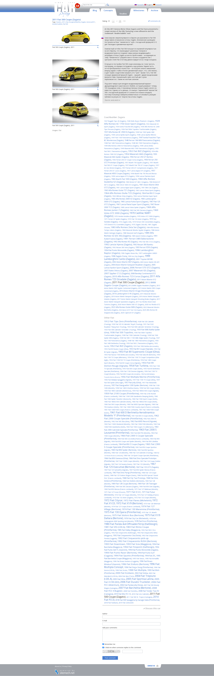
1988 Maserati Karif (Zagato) (133, 233)
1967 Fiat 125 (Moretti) (141, 464)
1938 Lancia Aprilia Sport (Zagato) (123, 135)
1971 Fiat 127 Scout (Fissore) (114, 492)
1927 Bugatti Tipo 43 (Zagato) (115, 121)
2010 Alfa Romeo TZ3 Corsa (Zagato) (130, 276)
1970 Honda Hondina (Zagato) (125, 216)
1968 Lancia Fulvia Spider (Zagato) (132, 207)
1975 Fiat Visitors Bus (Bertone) (128, 515)
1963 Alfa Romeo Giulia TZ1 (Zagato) (119, 190)
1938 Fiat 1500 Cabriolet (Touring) (134, 335)
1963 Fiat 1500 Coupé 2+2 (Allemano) (139, 427)
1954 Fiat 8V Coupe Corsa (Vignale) (128, 363)
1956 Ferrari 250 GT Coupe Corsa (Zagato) (127, 160)
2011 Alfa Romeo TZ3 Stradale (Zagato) (132, 278)
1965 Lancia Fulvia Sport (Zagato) (134, 201)
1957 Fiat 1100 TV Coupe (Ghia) (144, 380)
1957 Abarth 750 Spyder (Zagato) (137, 163)
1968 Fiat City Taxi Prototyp (133, 478)
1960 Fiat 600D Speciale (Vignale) (139, 404)
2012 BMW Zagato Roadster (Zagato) (142, 285)
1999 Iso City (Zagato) (136, 256)
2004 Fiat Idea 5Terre (126, 576)
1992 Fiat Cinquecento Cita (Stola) (127, 535)
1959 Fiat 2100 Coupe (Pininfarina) (121, 393)
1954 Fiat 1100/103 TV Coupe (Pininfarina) (124, 360)
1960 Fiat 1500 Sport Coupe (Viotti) (144, 399)
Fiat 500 (65, 24)
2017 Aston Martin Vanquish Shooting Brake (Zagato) (136, 299)
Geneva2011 (90, 22)
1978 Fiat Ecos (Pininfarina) (145, 521)
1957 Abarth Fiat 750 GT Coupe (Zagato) (140, 165)
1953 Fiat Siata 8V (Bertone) (145, 355)
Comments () (155, 21)
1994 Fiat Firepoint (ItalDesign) (138, 547)
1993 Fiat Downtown (114, 544)
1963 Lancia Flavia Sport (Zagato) (148, 190)
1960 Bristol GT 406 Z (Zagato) (137, 182)
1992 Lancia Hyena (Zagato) (118, 244)
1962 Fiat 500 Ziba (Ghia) (120, 421)
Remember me (109, 644)
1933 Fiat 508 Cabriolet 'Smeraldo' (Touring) (120, 330)
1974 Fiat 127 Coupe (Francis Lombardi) (125, 506)
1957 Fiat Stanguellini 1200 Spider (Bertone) (129, 385)
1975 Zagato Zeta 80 (139, 224)
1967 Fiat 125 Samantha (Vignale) (116, 470)
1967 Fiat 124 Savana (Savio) (121, 464)
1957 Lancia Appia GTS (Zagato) (138, 171)
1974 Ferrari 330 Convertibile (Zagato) (146, 222)
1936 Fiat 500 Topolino (121, 332)
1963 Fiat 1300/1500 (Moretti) (141, 424)
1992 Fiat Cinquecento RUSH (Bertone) (136, 541)
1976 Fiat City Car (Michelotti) (136, 518)
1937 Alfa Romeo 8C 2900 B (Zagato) (119, 132)
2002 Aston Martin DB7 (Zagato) (125, 262)
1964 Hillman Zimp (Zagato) (122, 196)
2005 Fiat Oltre (119, 579)
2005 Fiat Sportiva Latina (139, 578)
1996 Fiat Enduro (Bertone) (135, 564)
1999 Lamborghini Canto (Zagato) (127, 257)
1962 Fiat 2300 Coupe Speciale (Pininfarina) (131, 417)
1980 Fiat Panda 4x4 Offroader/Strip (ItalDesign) (130, 524)
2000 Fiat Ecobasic (124, 573)
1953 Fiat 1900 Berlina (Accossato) (145, 346)
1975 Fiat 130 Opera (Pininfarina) (122, 512)
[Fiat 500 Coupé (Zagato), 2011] (75, 44)
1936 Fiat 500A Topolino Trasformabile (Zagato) (138, 129)
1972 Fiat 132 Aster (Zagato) (138, 219)
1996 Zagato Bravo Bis (129, 253)
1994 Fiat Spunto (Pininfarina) (129, 555)
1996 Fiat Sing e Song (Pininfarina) (138, 567)
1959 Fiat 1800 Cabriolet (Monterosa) (117, 391)
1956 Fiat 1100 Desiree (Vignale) (131, 371)
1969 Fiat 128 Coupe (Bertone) (124, 483)
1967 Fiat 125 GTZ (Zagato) (147, 467)
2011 (63, 22)
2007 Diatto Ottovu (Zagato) (116, 270)
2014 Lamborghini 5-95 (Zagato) (125, 293)
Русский (140, 5)
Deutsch (159, 5)
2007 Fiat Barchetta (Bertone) (134, 587)
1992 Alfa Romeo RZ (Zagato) (125, 241)
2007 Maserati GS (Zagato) (142, 270)
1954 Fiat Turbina (138, 365)
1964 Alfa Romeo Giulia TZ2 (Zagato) (122, 193)
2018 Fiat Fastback (111, 603)
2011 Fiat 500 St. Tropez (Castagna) (139, 597)
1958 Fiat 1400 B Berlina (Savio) (126, 388)
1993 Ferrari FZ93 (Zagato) (146, 247)
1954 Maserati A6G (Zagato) (138, 154)
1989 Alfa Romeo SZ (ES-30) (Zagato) (129, 234)
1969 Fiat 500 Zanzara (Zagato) (141, 210)
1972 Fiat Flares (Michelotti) (137, 500)
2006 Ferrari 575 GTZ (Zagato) (145, 267)
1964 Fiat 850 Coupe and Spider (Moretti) (126, 441)
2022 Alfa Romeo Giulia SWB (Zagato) (126, 307)
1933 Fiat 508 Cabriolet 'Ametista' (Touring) (142, 327)
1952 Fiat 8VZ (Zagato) (139, 151)
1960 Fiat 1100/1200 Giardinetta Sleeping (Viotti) (135, 396)
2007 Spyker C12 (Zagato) (117, 273)
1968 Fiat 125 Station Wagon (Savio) (123, 475)
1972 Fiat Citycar (113, 500)
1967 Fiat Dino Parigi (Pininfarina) (126, 472)
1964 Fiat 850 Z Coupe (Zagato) (131, 444)
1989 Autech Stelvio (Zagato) (142, 236)
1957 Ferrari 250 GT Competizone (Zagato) (137, 168)
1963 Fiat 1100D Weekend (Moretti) (117, 424)
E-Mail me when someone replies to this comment (122, 647)
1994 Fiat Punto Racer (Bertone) (120, 552)
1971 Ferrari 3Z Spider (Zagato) (115, 219)
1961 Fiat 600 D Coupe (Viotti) (142, 416)
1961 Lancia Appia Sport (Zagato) (128, 188)
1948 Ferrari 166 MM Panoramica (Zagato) (142, 140)
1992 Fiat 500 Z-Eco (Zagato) (149, 242)
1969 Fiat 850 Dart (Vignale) (149, 486)
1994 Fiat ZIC (150, 555)
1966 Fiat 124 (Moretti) (119, 453)
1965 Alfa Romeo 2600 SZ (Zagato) (125, 199)
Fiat (67, 22)
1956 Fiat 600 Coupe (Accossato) (128, 374)
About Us (58, 666)
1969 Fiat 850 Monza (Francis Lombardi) (118, 489)
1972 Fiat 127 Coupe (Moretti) (125, 495)
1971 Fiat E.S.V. (133, 491)
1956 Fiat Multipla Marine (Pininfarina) (140, 376)
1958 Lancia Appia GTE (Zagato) (123, 176)
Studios (58, 22)
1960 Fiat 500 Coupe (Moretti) (115, 404)
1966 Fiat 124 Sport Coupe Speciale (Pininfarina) (140, 455)
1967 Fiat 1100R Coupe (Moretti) (127, 461)
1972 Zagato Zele (125, 222)
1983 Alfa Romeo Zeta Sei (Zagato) (128, 227)
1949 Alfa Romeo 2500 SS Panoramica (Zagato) (121, 146)
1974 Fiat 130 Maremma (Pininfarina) (140, 509)
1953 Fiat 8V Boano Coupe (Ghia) (116, 349)
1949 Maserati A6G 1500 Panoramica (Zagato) (137, 148)
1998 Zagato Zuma (119, 256)
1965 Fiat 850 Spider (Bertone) (123, 450)
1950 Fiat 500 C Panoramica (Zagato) (139, 343)
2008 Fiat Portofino (130, 591)
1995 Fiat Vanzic (138, 558)
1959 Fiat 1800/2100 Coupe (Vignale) (145, 391)
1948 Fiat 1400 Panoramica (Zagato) (117, 143)
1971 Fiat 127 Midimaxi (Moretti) (146, 489)
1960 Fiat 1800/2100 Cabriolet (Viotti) (117, 402)
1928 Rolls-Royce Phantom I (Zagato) (140, 121)
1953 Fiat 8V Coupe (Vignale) (141, 349)
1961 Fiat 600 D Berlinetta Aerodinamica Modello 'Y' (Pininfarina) (129, 414)
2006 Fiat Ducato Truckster (135, 581)
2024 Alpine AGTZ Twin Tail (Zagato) (130, 310)
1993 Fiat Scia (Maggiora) (138, 544)
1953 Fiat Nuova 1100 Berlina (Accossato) (119, 355)
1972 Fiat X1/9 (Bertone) (129, 503)
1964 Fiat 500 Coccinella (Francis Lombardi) (133, 439)
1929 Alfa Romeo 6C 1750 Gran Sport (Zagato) (132, 122)
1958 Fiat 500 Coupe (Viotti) (149, 388)
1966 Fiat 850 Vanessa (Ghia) (116, 458)
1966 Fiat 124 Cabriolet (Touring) (141, 453)
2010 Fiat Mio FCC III (122, 594)
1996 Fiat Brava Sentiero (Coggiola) (126, 561)
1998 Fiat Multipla (137, 570)
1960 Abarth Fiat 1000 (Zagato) (124, 179)
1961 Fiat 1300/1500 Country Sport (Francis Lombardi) (139, 407)
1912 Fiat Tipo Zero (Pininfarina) (120, 321)
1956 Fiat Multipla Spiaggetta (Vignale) (118, 380)
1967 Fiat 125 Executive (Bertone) (130, 465)
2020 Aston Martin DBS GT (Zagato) (131, 304)
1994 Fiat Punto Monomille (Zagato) (119, 250)
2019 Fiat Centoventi (126, 603)
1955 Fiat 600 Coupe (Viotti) (132, 369)
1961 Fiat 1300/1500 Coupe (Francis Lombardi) (121, 410)
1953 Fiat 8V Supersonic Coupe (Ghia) (138, 351)
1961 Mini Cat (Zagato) (149, 188)
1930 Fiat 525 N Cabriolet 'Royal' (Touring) (127, 324)
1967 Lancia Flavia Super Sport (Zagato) (132, 204)
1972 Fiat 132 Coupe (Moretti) (145, 498)
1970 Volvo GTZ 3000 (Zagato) (148, 216)
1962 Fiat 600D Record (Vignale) (143, 421)
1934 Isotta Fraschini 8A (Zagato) (128, 127)
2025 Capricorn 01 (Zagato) (131, 313)
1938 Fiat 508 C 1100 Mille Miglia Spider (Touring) (137, 338)
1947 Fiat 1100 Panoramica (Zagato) (124, 138)
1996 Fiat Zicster (121, 570)
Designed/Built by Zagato (77, 22)
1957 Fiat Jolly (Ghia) (132, 382)
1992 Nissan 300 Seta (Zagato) (123, 247)
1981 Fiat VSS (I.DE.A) (114, 527)
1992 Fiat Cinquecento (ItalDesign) (123, 533)
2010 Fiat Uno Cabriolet (140, 594)
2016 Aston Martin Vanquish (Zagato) (124, 296)
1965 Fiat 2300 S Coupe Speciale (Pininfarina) (132, 446)
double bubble (57, 24)
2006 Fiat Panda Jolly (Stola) (131, 585)
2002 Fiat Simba (141, 573)
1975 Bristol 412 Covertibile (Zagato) (117, 224)
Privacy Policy (67, 666)
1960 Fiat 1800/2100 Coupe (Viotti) (144, 402)
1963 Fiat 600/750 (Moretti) (140, 433)
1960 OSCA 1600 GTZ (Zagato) (127, 185)
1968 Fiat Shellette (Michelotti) (133, 481)
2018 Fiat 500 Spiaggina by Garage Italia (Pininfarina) (137, 600)
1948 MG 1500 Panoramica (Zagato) (145, 143)
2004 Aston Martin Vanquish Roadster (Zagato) (131, 265)
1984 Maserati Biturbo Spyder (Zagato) (136, 230)
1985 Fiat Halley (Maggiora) (128, 530)
